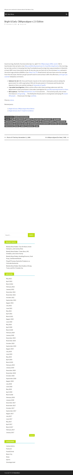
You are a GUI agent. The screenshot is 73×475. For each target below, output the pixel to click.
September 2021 (11, 300)
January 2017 (10, 432)
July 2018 (9, 384)
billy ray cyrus (38, 119)
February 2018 (10, 397)
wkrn (36, 126)
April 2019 (9, 359)
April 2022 (9, 281)
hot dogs (18, 123)
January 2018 (10, 400)
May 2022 (9, 278)
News (16, 117)
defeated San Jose (29, 91)
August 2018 (10, 381)
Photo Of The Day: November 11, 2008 (18, 137)
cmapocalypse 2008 (20, 121)
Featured (9, 449)
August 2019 (10, 349)
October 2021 (10, 297)
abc (13, 119)
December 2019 (10, 338)
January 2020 (10, 335)
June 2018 (9, 386)
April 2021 (9, 314)
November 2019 (11, 341)
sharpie (23, 126)
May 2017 (9, 422)
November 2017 (11, 405)
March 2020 (9, 330)
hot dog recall (9, 123)
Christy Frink (23, 24)
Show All (32, 435)
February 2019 (10, 365)
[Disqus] (36, 164)
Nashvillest (17, 473)
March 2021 (9, 316)
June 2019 (9, 354)
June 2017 (9, 419)
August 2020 (10, 319)
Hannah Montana (60, 121)
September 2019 (11, 346)
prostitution (9, 126)
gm (38, 121)
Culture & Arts (10, 446)
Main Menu (10, 14)
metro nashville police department (39, 123)
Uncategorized (24, 117)
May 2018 (9, 389)
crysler (29, 121)
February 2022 (10, 287)
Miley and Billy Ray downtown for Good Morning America (42, 66)
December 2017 (10, 403)
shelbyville (30, 126)
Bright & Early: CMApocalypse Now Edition (21, 108)
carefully (33, 96)
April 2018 (9, 392)
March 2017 (9, 427)
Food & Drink (10, 451)
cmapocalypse (9, 121)
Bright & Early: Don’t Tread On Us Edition (21, 111)
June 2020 (9, 322)
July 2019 (9, 351)
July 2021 (9, 305)
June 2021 (9, 308)
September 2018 (11, 378)
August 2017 (10, 413)
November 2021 (11, 295)
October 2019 (10, 343)
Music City (9, 454)
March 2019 (9, 362)
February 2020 (10, 332)
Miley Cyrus (54, 123)
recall (17, 126)
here (58, 70)
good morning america (47, 121)
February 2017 (10, 430)
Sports (8, 459)
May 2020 (9, 324)
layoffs (25, 123)
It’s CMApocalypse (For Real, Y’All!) (55, 137)
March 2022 (9, 284)
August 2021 (10, 303)
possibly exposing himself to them (57, 89)
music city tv (62, 123)
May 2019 (9, 357)
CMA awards (57, 119)
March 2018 (9, 395)
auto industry (20, 119)
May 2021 (9, 311)
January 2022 (10, 289)
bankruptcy (29, 119)
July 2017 (9, 416)
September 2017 (11, 411)
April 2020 (9, 327)
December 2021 (10, 292)
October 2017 (10, 408)
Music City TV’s (33, 72)
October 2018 (10, 376)
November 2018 (11, 373)
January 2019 (10, 368)
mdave (12, 100)
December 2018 (10, 370)
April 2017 (9, 424)
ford (34, 121)
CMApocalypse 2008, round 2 (49, 64)
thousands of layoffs (39, 85)
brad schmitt (48, 119)
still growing (21, 94)
